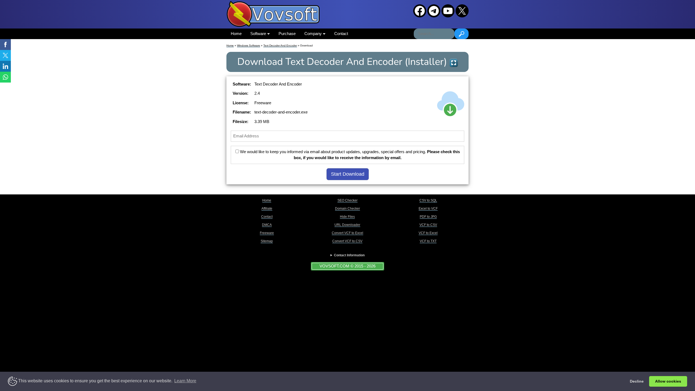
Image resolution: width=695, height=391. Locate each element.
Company (313, 33)
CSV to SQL (428, 200)
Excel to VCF (428, 208)
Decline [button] (637, 381)
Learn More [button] (185, 381)
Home (236, 33)
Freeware (267, 233)
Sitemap (267, 241)
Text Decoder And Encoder (280, 45)
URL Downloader (347, 225)
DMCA (267, 225)
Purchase (287, 33)
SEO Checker (347, 200)
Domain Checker (347, 208)
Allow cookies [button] (668, 381)
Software (258, 33)
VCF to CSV (428, 225)
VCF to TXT (428, 241)
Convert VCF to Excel (347, 233)
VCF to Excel (428, 233)
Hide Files (347, 217)
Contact (341, 33)
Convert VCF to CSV (347, 241)
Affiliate (266, 208)
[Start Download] (450, 103)
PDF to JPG (428, 217)
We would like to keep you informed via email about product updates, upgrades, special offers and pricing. (349, 154)
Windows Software (248, 45)
